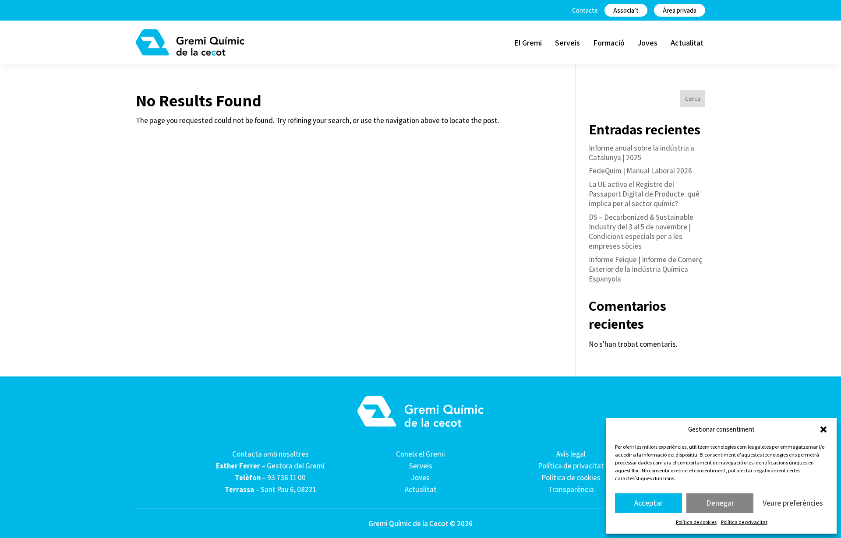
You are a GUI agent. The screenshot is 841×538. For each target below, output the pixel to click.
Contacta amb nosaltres (270, 454)
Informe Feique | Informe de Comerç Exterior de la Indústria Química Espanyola (645, 269)
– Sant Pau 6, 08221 (270, 489)
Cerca (692, 98)
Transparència (571, 489)
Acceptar (648, 503)
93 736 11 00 (286, 477)
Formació (609, 43)
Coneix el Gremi (420, 454)
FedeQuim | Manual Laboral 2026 (640, 171)
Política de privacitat (744, 522)
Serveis (567, 43)
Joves (647, 43)
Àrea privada (679, 10)
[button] (823, 429)
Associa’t (626, 10)
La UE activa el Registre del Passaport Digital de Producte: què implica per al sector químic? (644, 193)
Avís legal (571, 454)
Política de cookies (696, 522)
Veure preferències (793, 503)
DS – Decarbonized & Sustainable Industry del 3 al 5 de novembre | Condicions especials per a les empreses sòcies (641, 231)
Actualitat (687, 43)
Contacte (585, 10)
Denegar (720, 503)
